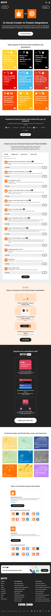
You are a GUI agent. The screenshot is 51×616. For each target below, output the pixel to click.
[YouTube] (40, 611)
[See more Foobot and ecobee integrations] (15, 554)
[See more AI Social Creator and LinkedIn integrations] (25, 519)
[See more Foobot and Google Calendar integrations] (25, 554)
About (28, 611)
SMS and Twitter (17, 593)
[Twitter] (43, 611)
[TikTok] (46, 611)
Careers (8, 611)
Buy (11, 537)
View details (7, 167)
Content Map (3, 593)
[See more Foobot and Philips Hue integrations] (35, 548)
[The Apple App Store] (21, 605)
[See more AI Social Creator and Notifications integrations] (35, 513)
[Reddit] (49, 611)
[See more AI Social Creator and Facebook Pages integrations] (25, 513)
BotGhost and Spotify (18, 591)
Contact (20, 611)
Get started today (25, 33)
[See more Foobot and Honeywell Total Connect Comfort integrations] (35, 554)
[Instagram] (37, 611)
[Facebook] (32, 611)
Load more (25, 276)
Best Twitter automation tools (41, 585)
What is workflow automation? (41, 589)
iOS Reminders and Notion (19, 595)
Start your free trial (25, 420)
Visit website (13, 502)
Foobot (30, 22)
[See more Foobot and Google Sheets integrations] (15, 548)
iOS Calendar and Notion (19, 585)
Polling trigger (11, 260)
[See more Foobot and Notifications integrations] (25, 548)
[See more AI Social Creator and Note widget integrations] (15, 519)
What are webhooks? (39, 593)
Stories (2, 585)
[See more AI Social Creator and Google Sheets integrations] (35, 519)
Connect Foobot (16, 540)
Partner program (14, 611)
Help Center (3, 591)
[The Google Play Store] (29, 605)
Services (2, 583)
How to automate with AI (40, 583)
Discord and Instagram (18, 583)
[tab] (6, 154)
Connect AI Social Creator (17, 505)
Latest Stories (39, 581)
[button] (49, 2)
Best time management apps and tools (43, 587)
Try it (44, 167)
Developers (3, 611)
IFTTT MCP (3, 589)
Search (2, 595)
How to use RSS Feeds (40, 591)
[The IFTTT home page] (4, 2)
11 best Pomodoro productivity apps (42, 595)
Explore (3, 581)
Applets (2, 587)
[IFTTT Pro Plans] (33, 161)
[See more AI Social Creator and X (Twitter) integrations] (15, 513)
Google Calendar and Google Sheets (21, 587)
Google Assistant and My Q (19, 589)
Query (10, 163)
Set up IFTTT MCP (25, 134)
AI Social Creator (12, 22)
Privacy (24, 611)
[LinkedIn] (34, 611)
